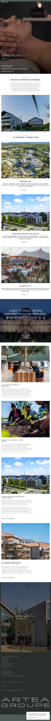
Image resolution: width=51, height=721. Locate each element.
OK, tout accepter (32, 717)
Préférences (39, 717)
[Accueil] (4, 2)
